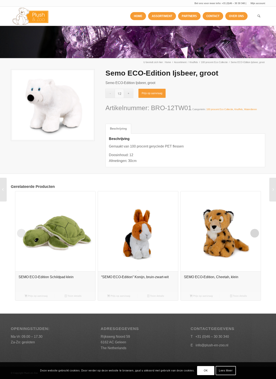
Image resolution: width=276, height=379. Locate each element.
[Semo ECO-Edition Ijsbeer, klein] (3, 189)
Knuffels (238, 109)
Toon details (74, 296)
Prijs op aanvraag (152, 93)
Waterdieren (250, 109)
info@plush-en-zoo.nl (212, 345)
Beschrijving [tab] (118, 128)
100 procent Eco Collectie (219, 109)
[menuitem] (256, 3)
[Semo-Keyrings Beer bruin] (272, 189)
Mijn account (258, 3)
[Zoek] (259, 16)
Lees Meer (225, 370)
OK (206, 370)
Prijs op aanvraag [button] (37, 296)
